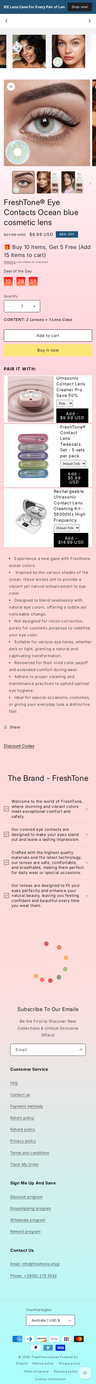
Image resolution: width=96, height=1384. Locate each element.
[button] (48, 809)
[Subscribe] (80, 1050)
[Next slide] (89, 21)
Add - (72, 415)
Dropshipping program (30, 1208)
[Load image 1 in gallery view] (23, 182)
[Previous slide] (7, 21)
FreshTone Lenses (45, 1357)
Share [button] (15, 727)
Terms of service (36, 1371)
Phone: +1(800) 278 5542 (33, 1275)
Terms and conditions (29, 1152)
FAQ (14, 1083)
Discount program (26, 1196)
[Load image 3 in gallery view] (72, 182)
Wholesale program (27, 1220)
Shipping (10, 261)
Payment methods (26, 1106)
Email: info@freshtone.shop (35, 1264)
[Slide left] (5, 183)
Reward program (25, 1231)
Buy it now (48, 350)
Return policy (22, 1117)
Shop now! (80, 7)
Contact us (20, 1094)
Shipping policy (66, 1371)
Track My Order (24, 1164)
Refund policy (22, 1129)
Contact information (50, 1379)
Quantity (11, 296)
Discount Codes (19, 745)
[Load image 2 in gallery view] (48, 182)
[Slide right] (90, 183)
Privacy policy (23, 1141)
